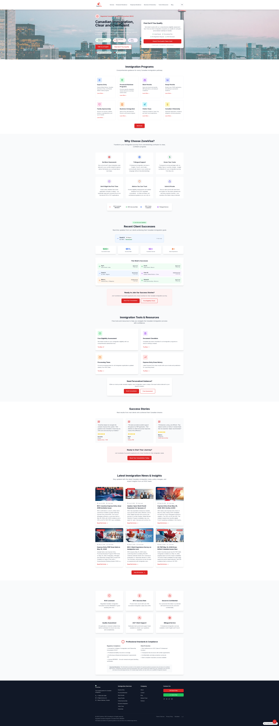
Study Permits (121, 698)
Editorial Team (144, 698)
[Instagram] (172, 699)
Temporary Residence (135, 4)
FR (182, 4)
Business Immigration (123, 703)
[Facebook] (164, 699)
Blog (172, 4)
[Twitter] (169, 699)
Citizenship (120, 709)
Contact (142, 692)
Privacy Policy (169, 716)
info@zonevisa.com (102, 698)
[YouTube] (166, 699)
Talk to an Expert (103, 46)
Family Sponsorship (122, 700)
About (142, 689)
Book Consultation (131, 391)
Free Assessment (148, 391)
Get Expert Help (173, 690)
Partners (143, 700)
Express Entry (121, 689)
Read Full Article (101, 523)
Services (112, 4)
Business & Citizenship (150, 4)
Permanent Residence (121, 4)
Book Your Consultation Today (139, 458)
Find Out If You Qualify (121, 47)
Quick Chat (174, 694)
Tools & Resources (163, 4)
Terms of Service (160, 716)
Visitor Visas (121, 706)
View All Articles (138, 572)
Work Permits (121, 695)
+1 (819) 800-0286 (101, 695)
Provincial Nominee (122, 692)
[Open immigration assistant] (275, 722)
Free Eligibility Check (149, 300)
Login (182, 716)
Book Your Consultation (130, 300)
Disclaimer (177, 716)
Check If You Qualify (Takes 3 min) (162, 41)
